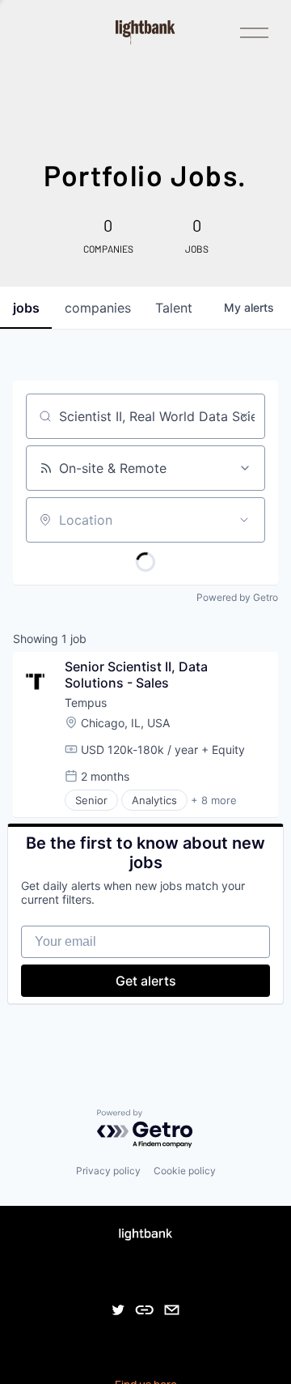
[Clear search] (244, 416)
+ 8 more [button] (214, 800)
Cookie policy (185, 1171)
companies (98, 308)
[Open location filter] (244, 520)
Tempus (86, 702)
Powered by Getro (237, 597)
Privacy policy (108, 1171)
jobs (26, 308)
